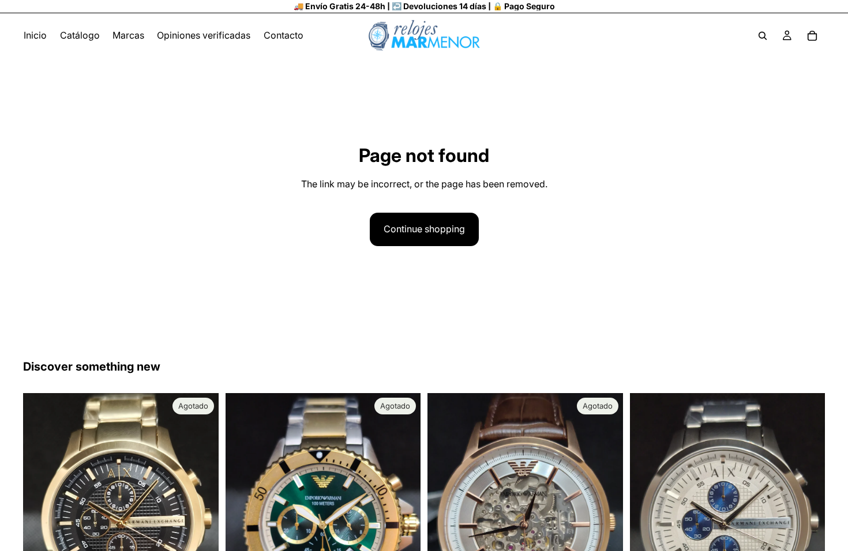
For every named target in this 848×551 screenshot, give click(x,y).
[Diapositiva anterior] (40, 523)
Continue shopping (424, 229)
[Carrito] (812, 35)
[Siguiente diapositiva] (201, 523)
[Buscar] (762, 35)
